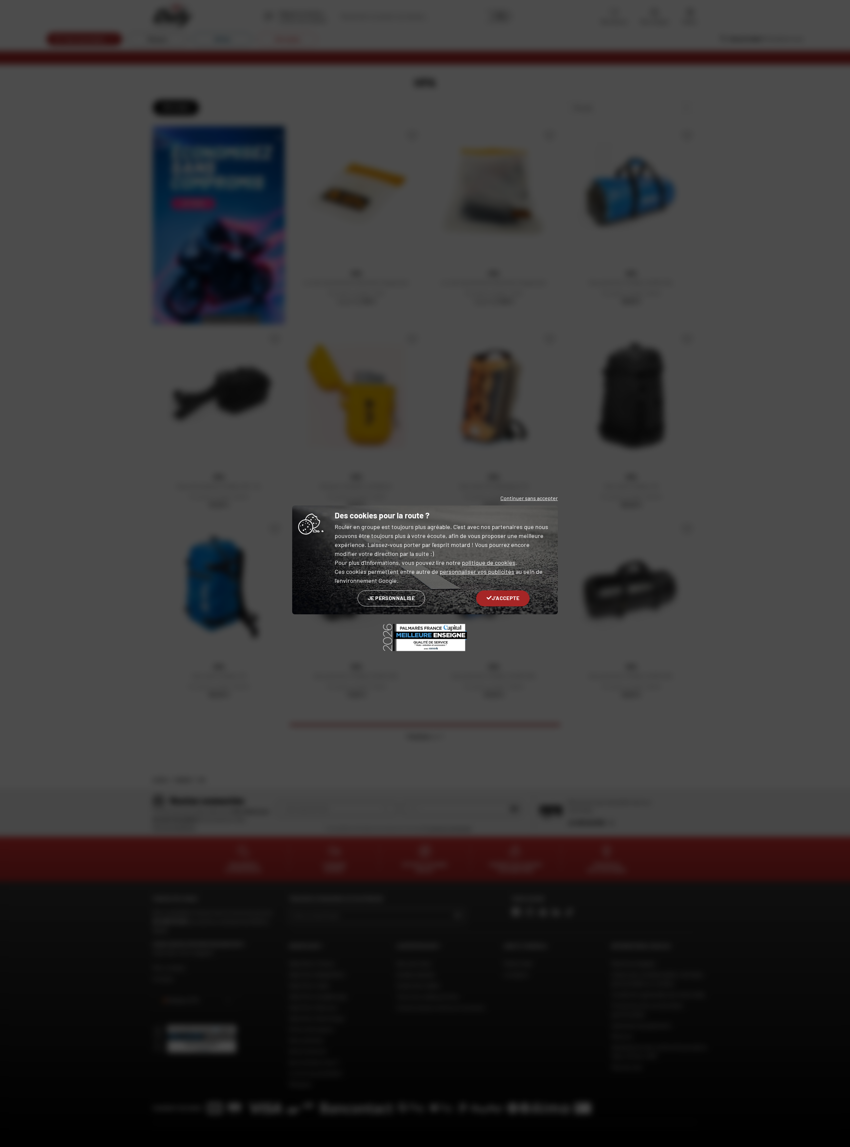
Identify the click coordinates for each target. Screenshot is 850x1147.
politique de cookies (488, 562)
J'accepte (505, 598)
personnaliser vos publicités (477, 571)
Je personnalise (391, 598)
